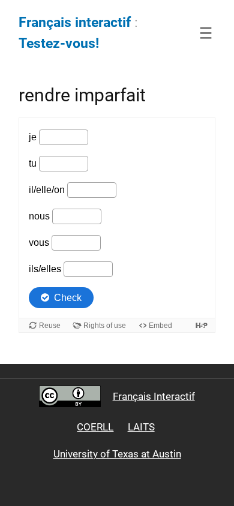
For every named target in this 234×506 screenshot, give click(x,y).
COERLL (95, 427)
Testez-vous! (59, 43)
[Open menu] (205, 33)
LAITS (141, 427)
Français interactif (75, 22)
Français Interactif (154, 396)
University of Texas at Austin (117, 454)
